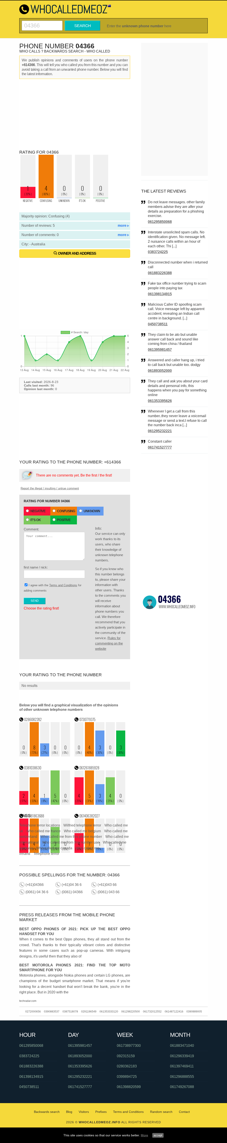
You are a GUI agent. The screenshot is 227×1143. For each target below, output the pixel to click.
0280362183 (127, 1066)
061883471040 (182, 1045)
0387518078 (70, 1011)
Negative (37, 511)
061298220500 (130, 1011)
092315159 (126, 1056)
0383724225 (158, 252)
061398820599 (129, 1087)
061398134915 (160, 294)
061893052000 (160, 371)
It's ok (35, 520)
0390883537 (51, 1011)
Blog (69, 1112)
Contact (184, 1112)
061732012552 (152, 1011)
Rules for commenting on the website (109, 643)
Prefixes (101, 1112)
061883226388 (160, 273)
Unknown (92, 511)
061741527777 (160, 447)
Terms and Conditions (63, 585)
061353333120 (109, 1011)
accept (158, 1135)
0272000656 (33, 1011)
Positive (63, 520)
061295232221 (160, 431)
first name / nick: (36, 567)
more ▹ (123, 225)
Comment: (31, 529)
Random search (161, 1112)
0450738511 (158, 324)
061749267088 (182, 1087)
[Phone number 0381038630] (44, 803)
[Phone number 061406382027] (99, 852)
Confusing (66, 511)
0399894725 (127, 1077)
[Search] (42, 22)
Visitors (84, 1112)
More (144, 1135)
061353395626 (160, 401)
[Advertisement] (74, 114)
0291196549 (88, 1011)
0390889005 (194, 1011)
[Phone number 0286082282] (44, 755)
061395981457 (160, 350)
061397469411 (182, 1066)
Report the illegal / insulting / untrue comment (50, 488)
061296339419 (182, 1056)
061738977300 (129, 1045)
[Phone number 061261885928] (99, 803)
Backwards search (47, 1112)
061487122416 (174, 1011)
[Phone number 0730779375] (99, 755)
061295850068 (160, 222)
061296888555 (182, 1077)
